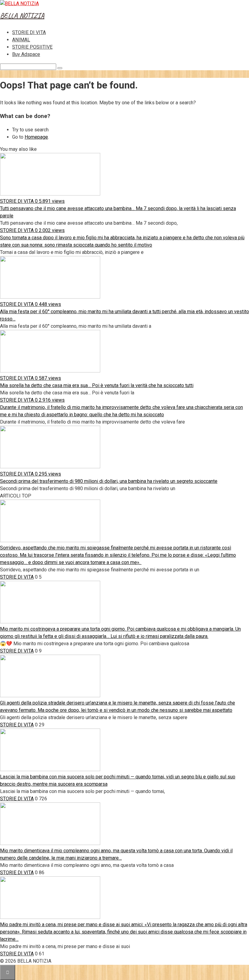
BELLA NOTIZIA (22, 15)
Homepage (36, 137)
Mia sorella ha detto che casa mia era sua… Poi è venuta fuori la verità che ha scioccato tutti (96, 385)
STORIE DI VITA (29, 32)
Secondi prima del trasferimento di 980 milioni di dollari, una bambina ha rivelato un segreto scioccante (108, 481)
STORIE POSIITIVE (32, 47)
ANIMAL (21, 40)
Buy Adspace (26, 54)
